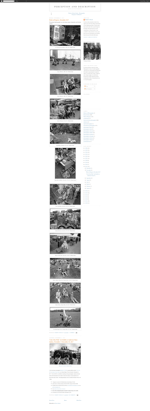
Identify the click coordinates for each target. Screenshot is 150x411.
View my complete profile (90, 37)
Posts (86, 86)
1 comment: (72, 332)
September (88, 178)
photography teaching (88, 134)
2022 (86, 156)
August (88, 180)
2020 (86, 160)
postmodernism (87, 141)
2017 (86, 166)
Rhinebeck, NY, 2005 (63, 370)
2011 (86, 201)
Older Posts (78, 400)
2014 (86, 195)
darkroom (86, 122)
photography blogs (88, 127)
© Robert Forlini (65, 365)
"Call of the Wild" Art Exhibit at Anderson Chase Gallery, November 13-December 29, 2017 (63, 341)
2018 (86, 164)
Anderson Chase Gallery (56, 372)
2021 (86, 158)
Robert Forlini (89, 19)
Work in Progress (87, 116)
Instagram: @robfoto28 (76, 14)
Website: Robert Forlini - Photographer (76, 13)
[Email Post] (76, 332)
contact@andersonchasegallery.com (73, 385)
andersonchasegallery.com (56, 387)
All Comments (88, 89)
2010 (86, 203)
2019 (86, 162)
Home (65, 400)
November (88, 170)
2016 (86, 191)
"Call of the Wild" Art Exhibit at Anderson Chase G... (93, 174)
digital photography (88, 123)
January (88, 188)
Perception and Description (75, 6)
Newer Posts (51, 400)
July (87, 182)
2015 (86, 193)
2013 (86, 197)
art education (86, 118)
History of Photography (89, 113)
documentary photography (89, 125)
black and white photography (90, 120)
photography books (88, 129)
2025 (86, 150)
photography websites (88, 138)
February (88, 186)
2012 (86, 199)
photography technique (89, 136)
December (88, 168)
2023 (86, 154)
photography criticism (88, 131)
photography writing (88, 139)
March (87, 184)
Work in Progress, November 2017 (59, 20)
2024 (86, 152)
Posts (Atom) (57, 403)
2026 (86, 148)
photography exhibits (88, 132)
